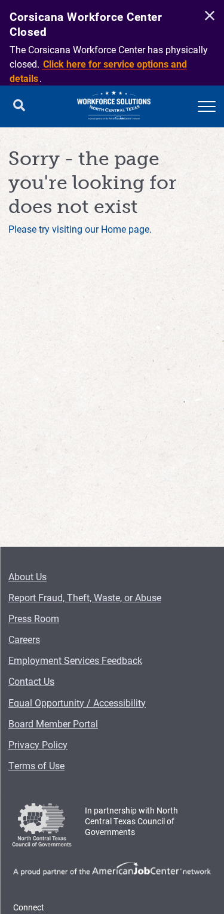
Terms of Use (36, 765)
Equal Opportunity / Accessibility (77, 702)
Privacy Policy (37, 744)
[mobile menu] (207, 106)
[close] (207, 16)
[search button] (19, 106)
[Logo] (114, 106)
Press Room (33, 618)
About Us (27, 576)
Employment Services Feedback (75, 660)
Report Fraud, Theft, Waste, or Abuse (84, 597)
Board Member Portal (53, 723)
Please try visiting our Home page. (80, 229)
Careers (24, 639)
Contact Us (31, 681)
